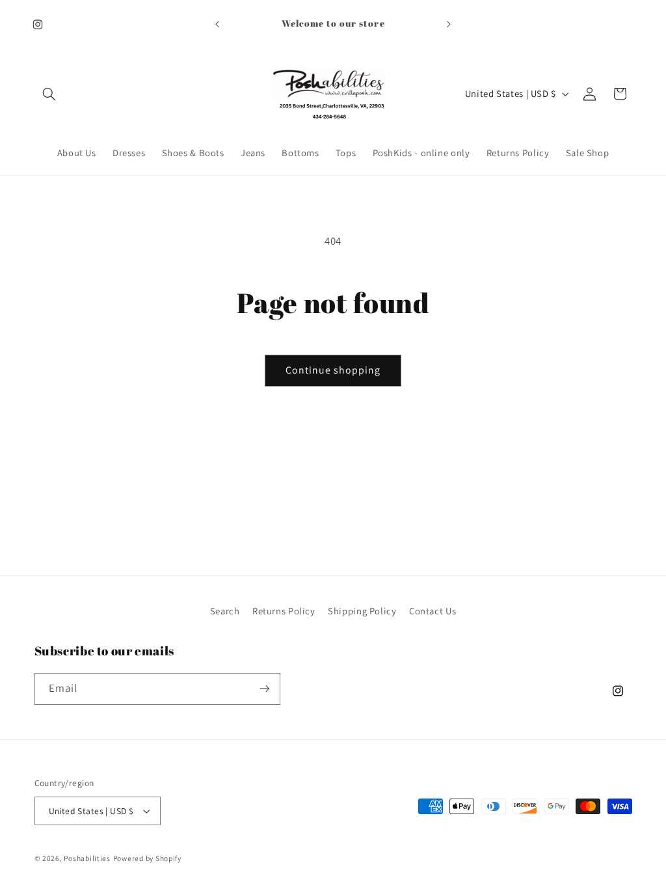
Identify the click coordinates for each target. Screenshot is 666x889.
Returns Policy (283, 611)
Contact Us (432, 611)
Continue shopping (333, 370)
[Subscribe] (264, 689)
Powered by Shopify (147, 858)
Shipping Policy (362, 611)
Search (225, 611)
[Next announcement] (448, 24)
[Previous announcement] (217, 24)
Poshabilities (87, 858)
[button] (49, 94)
